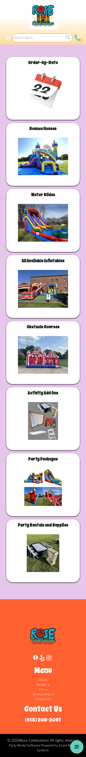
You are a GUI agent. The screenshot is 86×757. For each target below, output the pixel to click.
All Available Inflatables (43, 261)
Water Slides (43, 195)
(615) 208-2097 (43, 719)
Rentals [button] (42, 684)
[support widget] (76, 747)
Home (43, 680)
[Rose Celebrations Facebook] (35, 659)
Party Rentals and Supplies (43, 525)
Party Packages (43, 459)
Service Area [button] (42, 694)
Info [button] (42, 689)
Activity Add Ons (43, 393)
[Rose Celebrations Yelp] (42, 659)
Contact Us (43, 699)
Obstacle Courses (43, 327)
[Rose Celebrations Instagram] (48, 659)
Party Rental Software (24, 745)
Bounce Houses (43, 129)
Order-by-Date (43, 62)
